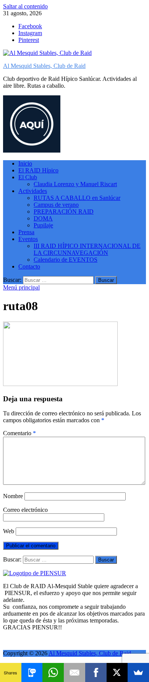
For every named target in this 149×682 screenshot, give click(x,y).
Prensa (26, 232)
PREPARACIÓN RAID (64, 211)
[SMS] (32, 672)
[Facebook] (96, 672)
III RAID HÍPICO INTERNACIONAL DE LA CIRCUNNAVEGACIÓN (87, 249)
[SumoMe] (138, 672)
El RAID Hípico (38, 170)
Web (8, 531)
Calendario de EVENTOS (65, 259)
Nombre (13, 496)
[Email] (74, 672)
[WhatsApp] (53, 672)
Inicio (25, 163)
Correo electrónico (25, 510)
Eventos (28, 239)
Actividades (32, 191)
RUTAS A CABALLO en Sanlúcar (77, 198)
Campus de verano (56, 204)
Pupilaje (43, 225)
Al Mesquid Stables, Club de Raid (44, 66)
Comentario (19, 433)
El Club (27, 177)
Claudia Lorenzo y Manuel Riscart (75, 184)
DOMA (43, 218)
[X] (117, 672)
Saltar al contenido (25, 6)
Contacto (29, 266)
